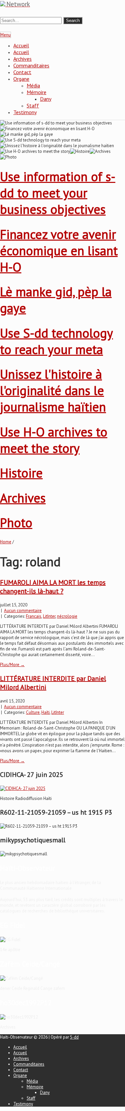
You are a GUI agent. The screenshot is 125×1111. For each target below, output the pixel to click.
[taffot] (22, 788)
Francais (33, 616)
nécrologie (67, 616)
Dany (45, 98)
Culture (33, 712)
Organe (21, 78)
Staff (33, 105)
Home (5, 542)
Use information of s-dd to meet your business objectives (57, 192)
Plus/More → (12, 664)
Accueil (21, 45)
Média (33, 85)
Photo (16, 522)
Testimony (25, 112)
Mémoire (36, 92)
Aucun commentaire (23, 610)
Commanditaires (31, 65)
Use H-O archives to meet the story (53, 440)
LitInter (49, 616)
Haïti (45, 712)
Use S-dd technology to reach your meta (56, 341)
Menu (5, 35)
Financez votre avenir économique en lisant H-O (59, 250)
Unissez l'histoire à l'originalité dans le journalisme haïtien (53, 390)
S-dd (74, 1037)
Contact (22, 72)
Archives (22, 58)
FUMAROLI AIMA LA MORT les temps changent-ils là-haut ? (53, 586)
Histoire (21, 473)
